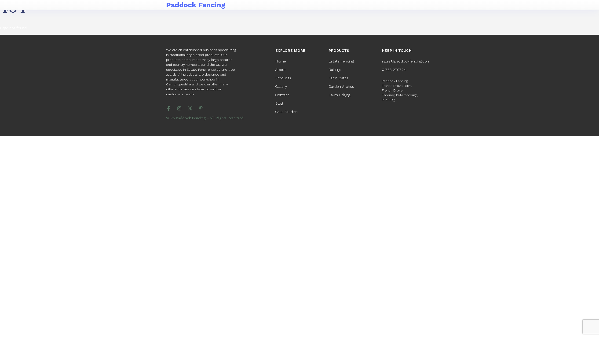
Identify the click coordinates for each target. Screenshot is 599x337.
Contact (282, 95)
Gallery (281, 86)
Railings (335, 69)
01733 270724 (394, 69)
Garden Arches (341, 86)
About (280, 69)
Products (283, 78)
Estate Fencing (341, 61)
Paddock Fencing (195, 5)
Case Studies (286, 112)
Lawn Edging (339, 95)
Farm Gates (338, 78)
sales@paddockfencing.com (406, 61)
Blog (279, 103)
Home (280, 61)
